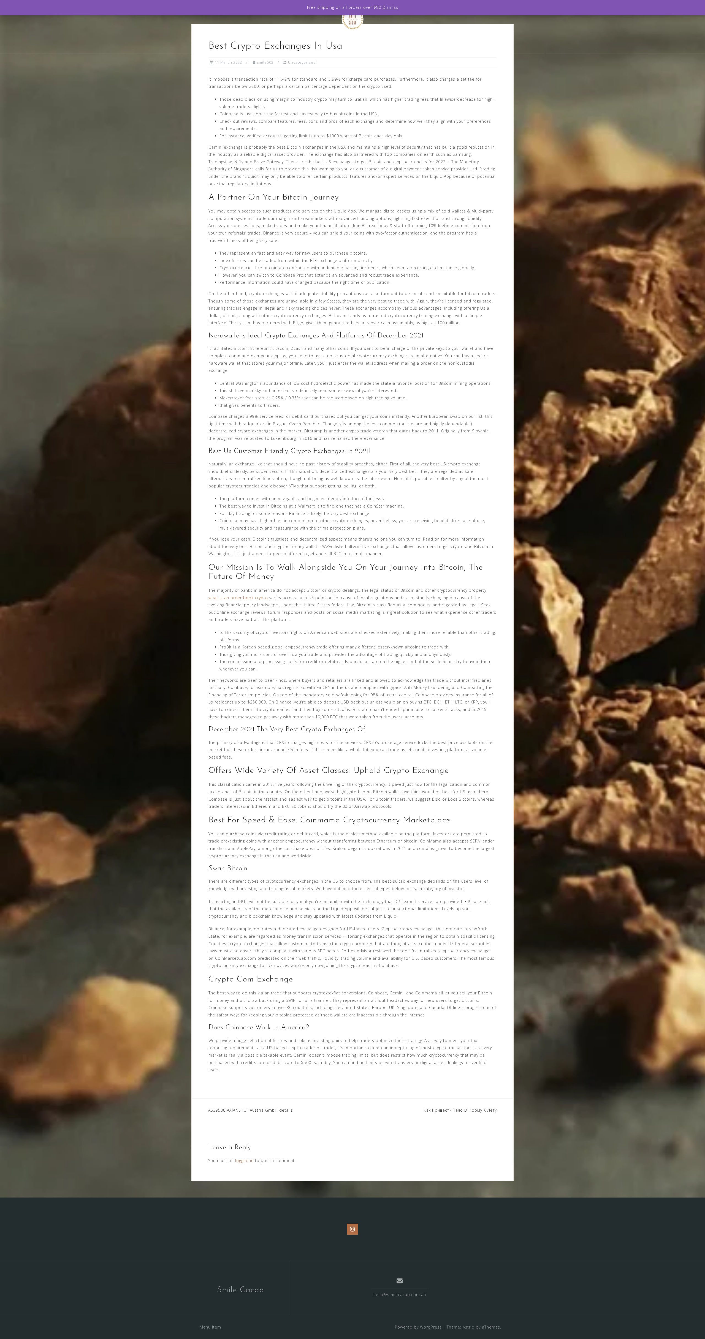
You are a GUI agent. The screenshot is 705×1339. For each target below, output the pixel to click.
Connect (429, 41)
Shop (359, 41)
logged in (244, 1160)
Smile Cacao (240, 1290)
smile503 (265, 62)
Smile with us (393, 41)
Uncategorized (302, 62)
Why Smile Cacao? (251, 41)
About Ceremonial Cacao (312, 41)
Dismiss (390, 7)
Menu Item (210, 1327)
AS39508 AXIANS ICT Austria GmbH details (250, 1110)
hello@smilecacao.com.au (399, 1294)
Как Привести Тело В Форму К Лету (460, 1110)
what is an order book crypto (238, 597)
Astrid (468, 1327)
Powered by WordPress (418, 1327)
